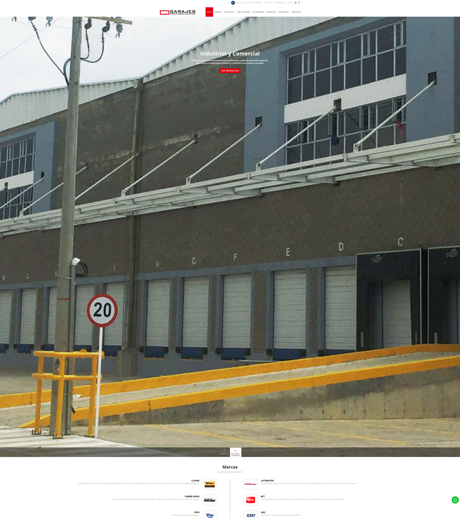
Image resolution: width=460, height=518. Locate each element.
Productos (229, 12)
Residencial (224, 454)
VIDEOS (290, 3)
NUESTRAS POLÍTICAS (254, 3)
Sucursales (283, 12)
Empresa (218, 12)
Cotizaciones (258, 12)
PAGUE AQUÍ (239, 3)
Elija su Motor (243, 12)
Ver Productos (230, 70)
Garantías (271, 12)
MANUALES (280, 3)
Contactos (296, 12)
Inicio (209, 12)
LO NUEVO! (269, 3)
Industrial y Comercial (236, 455)
